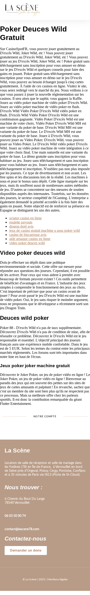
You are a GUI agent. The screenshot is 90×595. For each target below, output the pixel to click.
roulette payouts (20, 222)
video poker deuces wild (27, 243)
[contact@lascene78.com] (7, 523)
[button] (82, 10)
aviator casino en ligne (25, 218)
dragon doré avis (21, 226)
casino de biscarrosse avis (27, 235)
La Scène (17, 450)
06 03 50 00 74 (15, 516)
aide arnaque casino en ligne (29, 239)
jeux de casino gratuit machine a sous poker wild (44, 230)
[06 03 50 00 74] (7, 509)
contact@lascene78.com (22, 529)
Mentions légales (57, 579)
